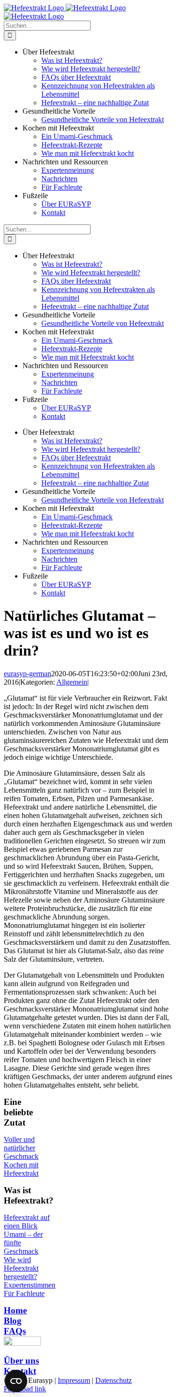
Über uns (21, 1361)
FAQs (15, 1331)
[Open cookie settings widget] (16, 1381)
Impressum (74, 1380)
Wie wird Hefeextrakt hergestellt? (21, 1268)
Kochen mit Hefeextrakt (21, 1169)
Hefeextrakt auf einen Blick (27, 1221)
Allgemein (71, 682)
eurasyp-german (27, 674)
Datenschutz (113, 1380)
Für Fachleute (24, 1293)
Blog (13, 1321)
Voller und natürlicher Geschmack (21, 1147)
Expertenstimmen (29, 1285)
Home (15, 1310)
